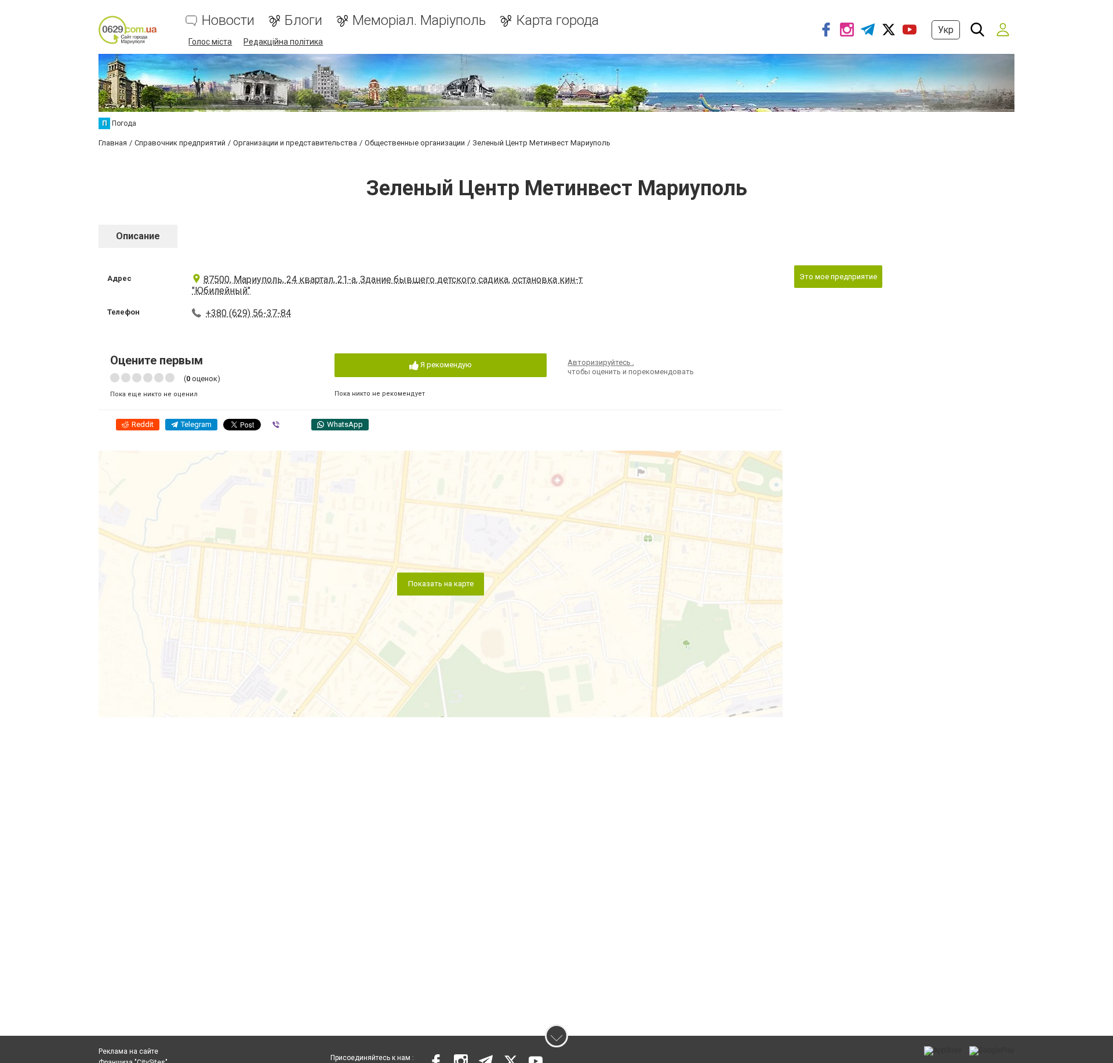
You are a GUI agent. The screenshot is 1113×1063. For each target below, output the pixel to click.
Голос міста (210, 41)
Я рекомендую (445, 364)
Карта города (557, 20)
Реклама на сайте (128, 1051)
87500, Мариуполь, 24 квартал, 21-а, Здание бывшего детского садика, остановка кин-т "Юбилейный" (387, 285)
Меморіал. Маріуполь (419, 20)
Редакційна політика (283, 41)
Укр (946, 29)
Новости (228, 20)
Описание (138, 236)
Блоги (303, 20)
